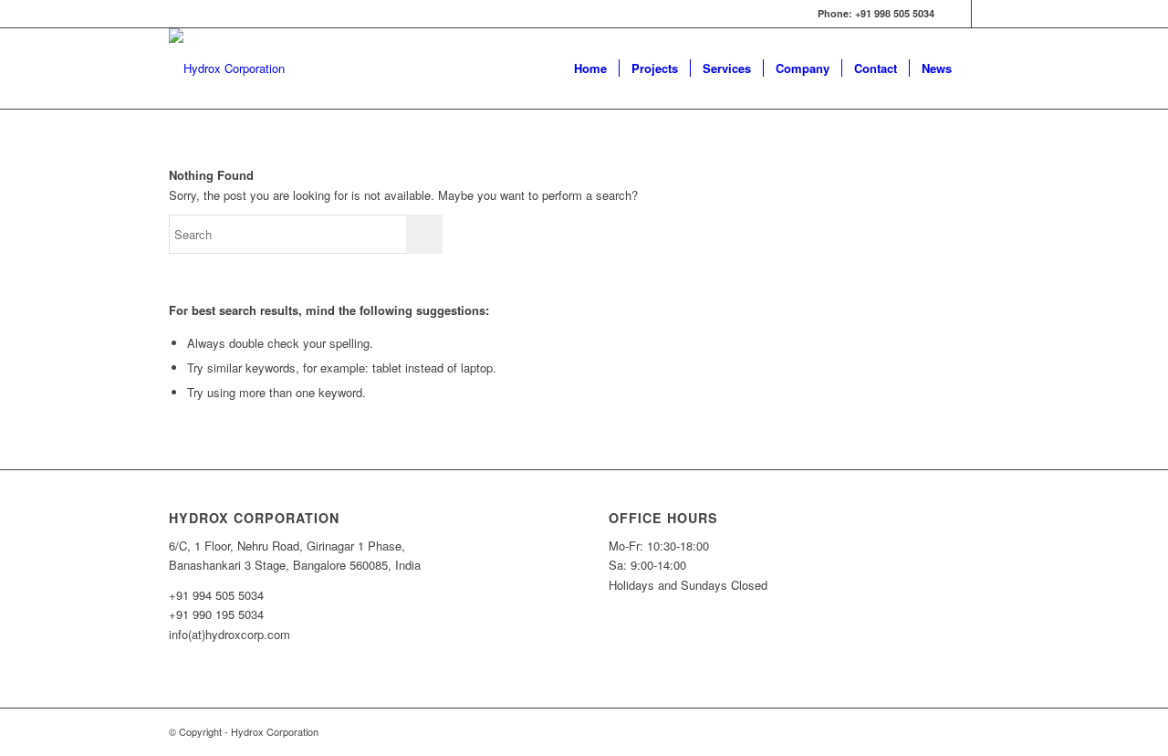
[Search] (981, 68)
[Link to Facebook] (957, 13)
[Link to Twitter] (985, 13)
